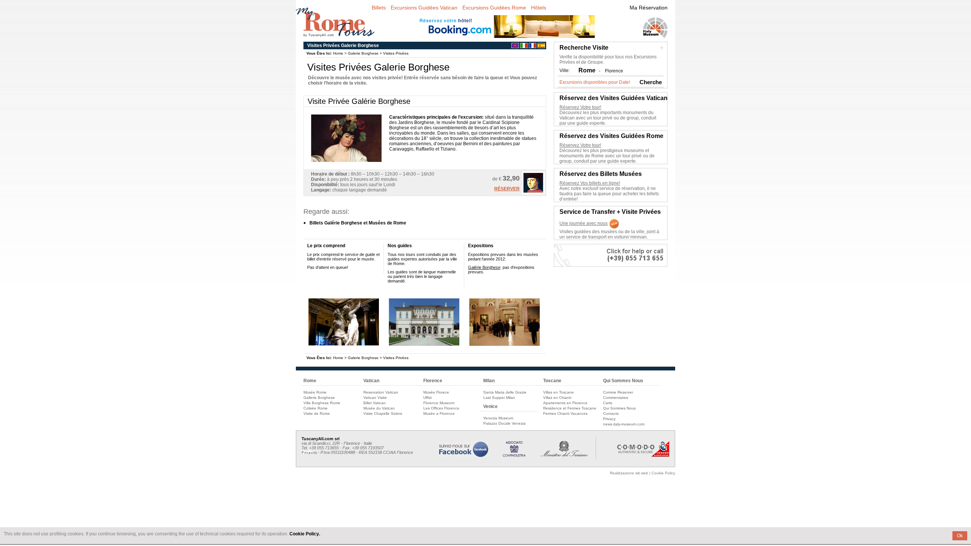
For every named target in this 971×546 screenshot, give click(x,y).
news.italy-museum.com (623, 424)
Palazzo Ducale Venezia (504, 423)
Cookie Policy (663, 473)
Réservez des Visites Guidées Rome (611, 136)
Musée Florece (436, 392)
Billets (379, 8)
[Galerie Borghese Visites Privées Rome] (335, 33)
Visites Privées (396, 53)
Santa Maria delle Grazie (504, 392)
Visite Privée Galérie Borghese (359, 101)
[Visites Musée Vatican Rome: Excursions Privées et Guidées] (532, 46)
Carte (608, 403)
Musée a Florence (439, 413)
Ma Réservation (649, 8)
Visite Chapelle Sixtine (382, 413)
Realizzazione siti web (629, 473)
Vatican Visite (375, 397)
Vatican (371, 380)
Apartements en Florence (565, 403)
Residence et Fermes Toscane (569, 408)
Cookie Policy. (304, 534)
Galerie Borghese (363, 53)
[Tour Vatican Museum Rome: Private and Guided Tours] (515, 46)
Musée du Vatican (379, 408)
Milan (489, 380)
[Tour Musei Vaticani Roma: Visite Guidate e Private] (524, 46)
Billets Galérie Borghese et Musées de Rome (358, 223)
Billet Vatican (374, 403)
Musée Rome (315, 392)
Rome (309, 380)
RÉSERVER (507, 188)
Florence (614, 71)
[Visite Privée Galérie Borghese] (533, 192)
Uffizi (427, 397)
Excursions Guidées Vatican (424, 8)
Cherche (650, 82)
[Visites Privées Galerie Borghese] (343, 344)
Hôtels (538, 8)
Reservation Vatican (380, 392)
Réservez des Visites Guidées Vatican (613, 98)
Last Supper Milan (499, 397)
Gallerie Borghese (319, 397)
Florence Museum (438, 403)
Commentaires (615, 397)
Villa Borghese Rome (321, 403)
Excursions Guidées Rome (494, 8)
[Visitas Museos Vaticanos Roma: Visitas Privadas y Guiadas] (541, 46)
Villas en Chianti (557, 397)
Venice (490, 406)
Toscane (552, 380)
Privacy (609, 419)
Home (338, 53)
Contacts (611, 413)
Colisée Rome (315, 408)
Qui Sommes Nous (623, 380)
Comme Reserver (618, 392)
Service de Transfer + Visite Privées (610, 212)
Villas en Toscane (558, 392)
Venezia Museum (498, 418)
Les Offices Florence (441, 408)
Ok (960, 535)
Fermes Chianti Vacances (565, 413)
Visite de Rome (316, 413)
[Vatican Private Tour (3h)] (346, 160)
